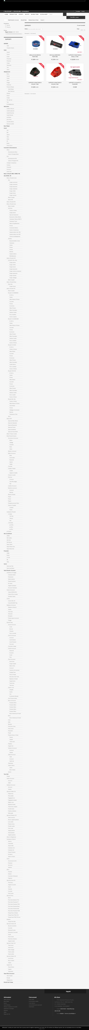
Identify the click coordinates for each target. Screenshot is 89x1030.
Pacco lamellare (12, 314)
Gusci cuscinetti (12, 633)
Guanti (7, 56)
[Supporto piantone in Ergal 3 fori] (75, 44)
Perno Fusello (11, 936)
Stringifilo (11, 689)
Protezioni (8, 60)
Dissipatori (10, 616)
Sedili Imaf (11, 761)
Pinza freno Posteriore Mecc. (14, 906)
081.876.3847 (8, 11)
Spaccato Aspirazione (13, 214)
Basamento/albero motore (14, 240)
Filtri (10, 483)
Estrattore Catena (11, 596)
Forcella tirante (11, 808)
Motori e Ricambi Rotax (11, 282)
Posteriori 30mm (12, 704)
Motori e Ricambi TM (10, 288)
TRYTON (11, 516)
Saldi (7, 45)
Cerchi (7, 858)
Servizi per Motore (10, 568)
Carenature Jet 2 (11, 847)
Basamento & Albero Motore (15, 217)
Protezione (8, 84)
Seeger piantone (11, 830)
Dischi (9, 897)
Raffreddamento (12, 256)
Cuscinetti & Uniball (12, 646)
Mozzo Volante (11, 960)
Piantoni (11, 737)
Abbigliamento (7, 71)
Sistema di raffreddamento (14, 236)
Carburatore (11, 243)
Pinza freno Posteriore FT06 (13, 904)
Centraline (11, 444)
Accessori (8, 169)
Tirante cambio (11, 951)
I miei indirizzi (32, 1003)
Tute (7, 67)
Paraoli (9, 496)
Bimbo (7, 143)
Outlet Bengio (11, 89)
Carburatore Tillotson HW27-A (15, 219)
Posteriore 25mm (12, 702)
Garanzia (6, 1010)
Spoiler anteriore (11, 579)
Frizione (11, 225)
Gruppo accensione (13, 182)
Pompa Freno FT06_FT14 (13, 915)
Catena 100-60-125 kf (12, 592)
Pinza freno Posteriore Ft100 (14, 910)
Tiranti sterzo (12, 741)
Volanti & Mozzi (11, 765)
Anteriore (10, 867)
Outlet (5, 50)
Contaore (8, 165)
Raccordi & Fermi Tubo (14, 676)
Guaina (10, 691)
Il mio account (33, 997)
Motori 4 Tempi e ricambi (11, 433)
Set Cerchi (10, 865)
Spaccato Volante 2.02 (11, 956)
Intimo (7, 69)
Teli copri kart (9, 100)
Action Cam (8, 171)
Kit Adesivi (10, 854)
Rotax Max (10, 284)
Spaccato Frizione (11, 427)
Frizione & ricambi (11, 475)
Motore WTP (9, 418)
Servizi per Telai (9, 566)
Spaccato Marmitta (12, 429)
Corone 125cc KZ (11, 600)
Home (6, 14)
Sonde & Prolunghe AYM (13, 160)
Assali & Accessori (12, 624)
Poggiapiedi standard (12, 800)
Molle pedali (10, 813)
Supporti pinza (12, 681)
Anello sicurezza (11, 817)
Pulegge (9, 620)
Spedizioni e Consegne (9, 1008)
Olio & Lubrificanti (8, 533)
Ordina (26, 28)
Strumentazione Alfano (12, 152)
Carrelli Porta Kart (10, 113)
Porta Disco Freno (11, 726)
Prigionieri (10, 878)
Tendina (9, 609)
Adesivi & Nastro (11, 856)
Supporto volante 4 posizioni (75, 83)
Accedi (83, 11)
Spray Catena (9, 544)
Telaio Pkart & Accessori (9, 973)
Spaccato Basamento (12, 425)
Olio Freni (8, 540)
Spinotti (11, 462)
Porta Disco (10, 882)
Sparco (8, 134)
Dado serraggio (11, 949)
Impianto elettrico (12, 253)
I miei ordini (31, 999)
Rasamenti (11, 459)
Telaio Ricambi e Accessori (10, 570)
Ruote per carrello (10, 123)
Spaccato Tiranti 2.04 (10, 943)
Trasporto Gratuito (10, 47)
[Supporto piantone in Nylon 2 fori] (55, 72)
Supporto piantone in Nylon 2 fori (55, 83)
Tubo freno (11, 685)
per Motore (8, 117)
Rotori (10, 446)
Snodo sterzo (10, 947)
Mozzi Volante (12, 769)
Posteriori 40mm (12, 709)
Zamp (7, 139)
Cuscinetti (11, 301)
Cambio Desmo (12, 364)
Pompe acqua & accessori (13, 618)
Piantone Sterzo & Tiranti (13, 735)
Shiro (7, 136)
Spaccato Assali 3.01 (10, 880)
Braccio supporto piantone (13, 819)
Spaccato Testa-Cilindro (13, 431)
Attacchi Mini (10, 845)
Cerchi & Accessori (12, 635)
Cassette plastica (10, 121)
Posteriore (10, 863)
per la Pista (8, 119)
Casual (8, 52)
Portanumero (10, 576)
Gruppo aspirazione (13, 273)
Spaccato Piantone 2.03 (11, 815)
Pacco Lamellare (12, 340)
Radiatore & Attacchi (12, 607)
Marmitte (11, 492)
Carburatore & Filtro (13, 414)
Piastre (10, 509)
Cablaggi (11, 442)
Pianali (9, 732)
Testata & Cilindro (13, 210)
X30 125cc (10, 208)
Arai (7, 130)
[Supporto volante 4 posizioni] (75, 72)
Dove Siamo (6, 1001)
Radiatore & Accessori (11, 605)
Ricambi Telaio (9, 622)
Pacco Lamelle (12, 394)
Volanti (10, 767)
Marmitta (11, 251)
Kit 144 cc (11, 295)
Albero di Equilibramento (14, 223)
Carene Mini (10, 843)
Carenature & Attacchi (11, 839)
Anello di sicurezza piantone (35, 55)
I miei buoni (31, 1006)
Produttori (13, 14)
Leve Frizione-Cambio (12, 698)
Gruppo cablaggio (13, 277)
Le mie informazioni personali (35, 1005)
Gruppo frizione (12, 193)
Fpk (8, 25)
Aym (7, 156)
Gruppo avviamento (13, 184)
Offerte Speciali (7, 999)
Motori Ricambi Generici (11, 436)
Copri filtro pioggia (13, 481)
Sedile (9, 782)
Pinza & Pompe (12, 674)
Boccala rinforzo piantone (55, 55)
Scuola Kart (44, 14)
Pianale (8, 776)
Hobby (7, 553)
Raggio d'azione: (8, 32)
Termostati (10, 613)
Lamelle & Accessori (12, 485)
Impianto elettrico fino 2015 (14, 234)
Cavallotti (11, 507)
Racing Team (34, 14)
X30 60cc (10, 238)
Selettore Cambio (12, 312)
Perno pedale (10, 795)
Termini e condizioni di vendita (10, 1006)
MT (7, 141)
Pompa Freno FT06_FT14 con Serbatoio (13, 918)
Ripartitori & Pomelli (13, 678)
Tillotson (11, 518)
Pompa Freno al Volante (13, 912)
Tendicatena (10, 763)
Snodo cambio (11, 954)
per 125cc (11, 524)
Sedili (10, 756)
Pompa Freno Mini (12, 921)
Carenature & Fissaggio (11, 572)
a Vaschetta (10, 522)
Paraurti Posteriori (11, 852)
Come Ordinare (7, 1005)
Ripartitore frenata (11, 804)
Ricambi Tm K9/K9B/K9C (13, 292)
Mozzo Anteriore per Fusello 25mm (14, 714)
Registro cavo (11, 802)
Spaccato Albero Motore (13, 420)
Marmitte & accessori (12, 488)
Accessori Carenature (12, 587)
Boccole (11, 629)
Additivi (8, 535)
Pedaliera (10, 743)
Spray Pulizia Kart (10, 548)
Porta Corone (10, 728)
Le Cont (8, 557)
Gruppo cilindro (12, 191)
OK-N (9, 416)
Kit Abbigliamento (10, 104)
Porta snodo (10, 828)
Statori (10, 449)
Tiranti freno (11, 683)
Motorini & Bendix (11, 494)
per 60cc (11, 529)
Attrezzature (6, 106)
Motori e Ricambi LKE (11, 258)
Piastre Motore (11, 967)
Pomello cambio (11, 826)
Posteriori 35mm (12, 707)
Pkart (8, 27)
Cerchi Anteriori (12, 639)
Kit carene (10, 583)
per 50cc (11, 527)
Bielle (10, 455)
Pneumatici (8, 58)
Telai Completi (9, 975)
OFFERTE (21, 14)
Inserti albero (12, 457)
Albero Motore (12, 351)
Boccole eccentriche (12, 925)
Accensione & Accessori (13, 438)
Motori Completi (11, 197)
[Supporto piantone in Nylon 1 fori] (35, 72)
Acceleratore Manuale (13, 696)
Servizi (5, 563)
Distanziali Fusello (12, 930)
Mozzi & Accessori (12, 700)
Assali (10, 626)
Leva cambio (10, 821)
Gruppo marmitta (12, 195)
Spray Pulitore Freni (10, 546)
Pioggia (8, 82)
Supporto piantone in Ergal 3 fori (74, 55)
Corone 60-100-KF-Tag (12, 603)
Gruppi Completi (12, 663)
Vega (7, 561)
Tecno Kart (6, 774)
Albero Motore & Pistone (14, 299)
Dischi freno (11, 661)
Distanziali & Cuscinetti (13, 932)
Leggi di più (42, 1028)
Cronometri (8, 167)
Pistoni (9, 498)
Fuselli (10, 655)
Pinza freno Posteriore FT (13, 902)
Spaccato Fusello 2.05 (11, 923)
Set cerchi (11, 644)
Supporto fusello (11, 941)
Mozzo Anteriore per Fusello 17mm (14, 718)
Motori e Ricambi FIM (10, 201)
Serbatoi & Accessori (12, 748)
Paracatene (10, 730)
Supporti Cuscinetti (12, 884)
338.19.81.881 (17, 11)
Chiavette (11, 631)
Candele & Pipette (11, 468)
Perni (10, 657)
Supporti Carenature (12, 585)
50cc (9, 180)
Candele (11, 470)
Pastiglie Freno (12, 672)
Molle (9, 722)
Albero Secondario (13, 310)
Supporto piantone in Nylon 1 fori (35, 83)
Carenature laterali (11, 574)
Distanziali (11, 650)
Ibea (10, 520)
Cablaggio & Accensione (14, 410)
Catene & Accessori (10, 590)
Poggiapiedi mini (11, 798)
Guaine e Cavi (11, 687)
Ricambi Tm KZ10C (12, 344)
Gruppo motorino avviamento (15, 271)
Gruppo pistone (12, 212)
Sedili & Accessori (12, 754)
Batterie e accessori (12, 451)
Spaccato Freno (9, 895)
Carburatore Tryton (13, 221)
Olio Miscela (9, 542)
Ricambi (8, 977)
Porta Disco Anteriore (12, 938)
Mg (7, 559)
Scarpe (8, 63)
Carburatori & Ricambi (11, 511)
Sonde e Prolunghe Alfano (13, 154)
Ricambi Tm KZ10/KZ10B (13, 318)
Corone (8, 598)
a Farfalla (10, 514)
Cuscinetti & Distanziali (13, 876)
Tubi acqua (10, 611)
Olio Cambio (9, 537)
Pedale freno (10, 793)
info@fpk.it (26, 11)
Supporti (11, 739)
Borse (7, 73)
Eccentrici (11, 652)
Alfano (7, 149)
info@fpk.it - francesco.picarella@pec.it (68, 1013)
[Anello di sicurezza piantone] (35, 44)
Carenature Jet (11, 850)
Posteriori (10, 871)
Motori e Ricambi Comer (11, 178)
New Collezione (11, 91)
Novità (27, 14)
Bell (7, 132)
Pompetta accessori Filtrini (13, 503)
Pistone (11, 247)
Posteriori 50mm (12, 711)
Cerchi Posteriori (12, 642)
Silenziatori (8, 65)
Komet (7, 555)
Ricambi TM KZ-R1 (12, 370)
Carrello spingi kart (10, 110)
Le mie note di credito (33, 1001)
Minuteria (10, 724)
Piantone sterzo (11, 824)
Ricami (8, 95)
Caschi (8, 54)
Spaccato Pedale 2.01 (11, 791)
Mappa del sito (7, 1014)
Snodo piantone (11, 832)
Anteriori (9, 873)
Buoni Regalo (7, 126)
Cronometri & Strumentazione (10, 147)
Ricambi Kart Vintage (8, 982)
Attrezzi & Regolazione (11, 837)
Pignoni (9, 501)
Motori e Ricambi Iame (11, 204)
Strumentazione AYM (12, 158)
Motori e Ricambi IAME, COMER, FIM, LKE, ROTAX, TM (12, 174)
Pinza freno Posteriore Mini (13, 908)
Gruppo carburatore (13, 188)
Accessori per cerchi (12, 860)
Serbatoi (11, 752)
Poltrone (8, 93)
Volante (9, 962)
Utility (5, 1012)
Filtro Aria (10, 477)
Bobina (10, 440)
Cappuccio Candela (13, 472)
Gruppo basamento (13, 186)
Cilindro (11, 245)
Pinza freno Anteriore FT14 (13, 899)
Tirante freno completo (12, 806)
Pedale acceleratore (12, 811)
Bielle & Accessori (12, 453)
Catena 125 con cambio (13, 594)
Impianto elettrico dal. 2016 (14, 232)
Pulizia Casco (9, 145)
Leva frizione (10, 958)
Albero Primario (12, 308)
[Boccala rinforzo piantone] (55, 44)
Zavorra (9, 772)
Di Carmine (8, 531)
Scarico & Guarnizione (14, 230)
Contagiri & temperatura (11, 162)
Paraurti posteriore (12, 581)
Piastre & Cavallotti (12, 505)
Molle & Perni (12, 665)
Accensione (11, 305)
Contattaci (78, 11)
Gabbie (10, 464)
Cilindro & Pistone (13, 349)
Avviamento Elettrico (13, 227)
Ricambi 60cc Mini (12, 399)
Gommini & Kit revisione (14, 670)
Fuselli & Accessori (12, 648)
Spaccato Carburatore (12, 423)
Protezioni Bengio (10, 87)
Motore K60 (10, 199)
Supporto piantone (11, 834)
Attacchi (9, 841)
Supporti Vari (10, 745)
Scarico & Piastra (13, 342)
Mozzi (7, 869)
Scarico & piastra (12, 316)
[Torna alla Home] (5, 20)
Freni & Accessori (11, 659)
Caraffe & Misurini (10, 108)
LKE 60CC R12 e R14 (12, 260)
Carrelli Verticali (9, 115)
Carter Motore (12, 405)
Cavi (10, 694)
